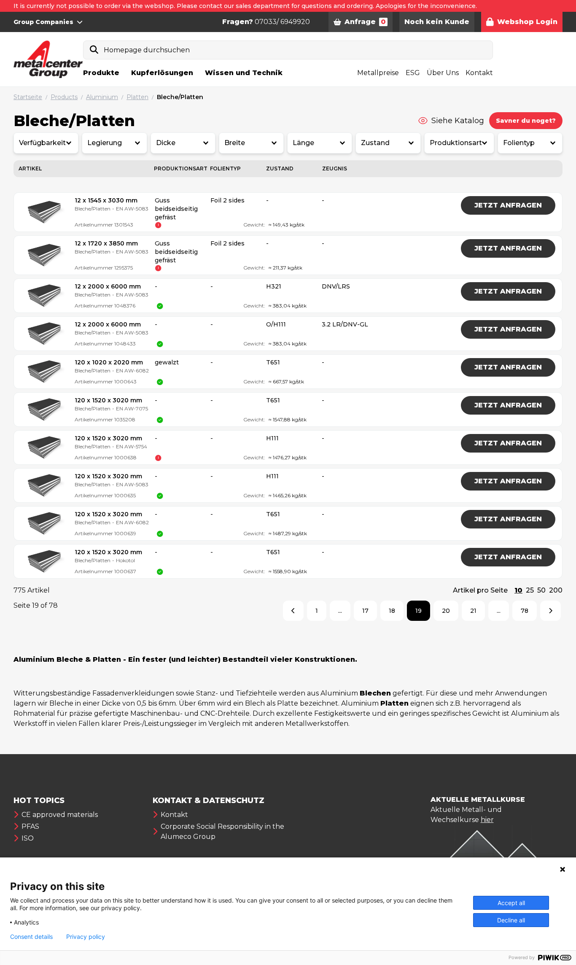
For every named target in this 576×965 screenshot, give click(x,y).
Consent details (31, 936)
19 (418, 611)
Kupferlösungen (162, 73)
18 (392, 611)
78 (524, 611)
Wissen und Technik (244, 73)
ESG (413, 73)
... (340, 611)
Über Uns (443, 73)
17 (365, 611)
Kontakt (479, 73)
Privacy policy (85, 936)
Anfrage (365, 22)
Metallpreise (378, 73)
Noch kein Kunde (436, 22)
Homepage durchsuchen (147, 50)
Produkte (101, 73)
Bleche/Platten (180, 97)
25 (530, 590)
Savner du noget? (526, 120)
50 (541, 590)
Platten (137, 97)
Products (64, 97)
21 (473, 611)
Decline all (511, 920)
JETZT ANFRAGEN (508, 205)
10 (518, 590)
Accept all (511, 902)
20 (446, 611)
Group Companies (43, 22)
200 (556, 590)
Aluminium (102, 97)
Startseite (27, 97)
